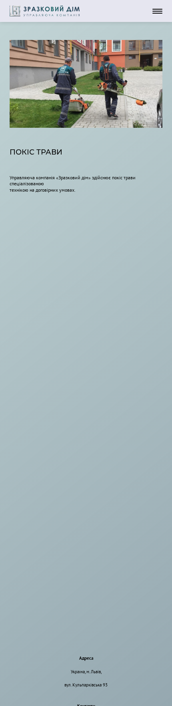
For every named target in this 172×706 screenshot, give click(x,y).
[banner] (45, 11)
